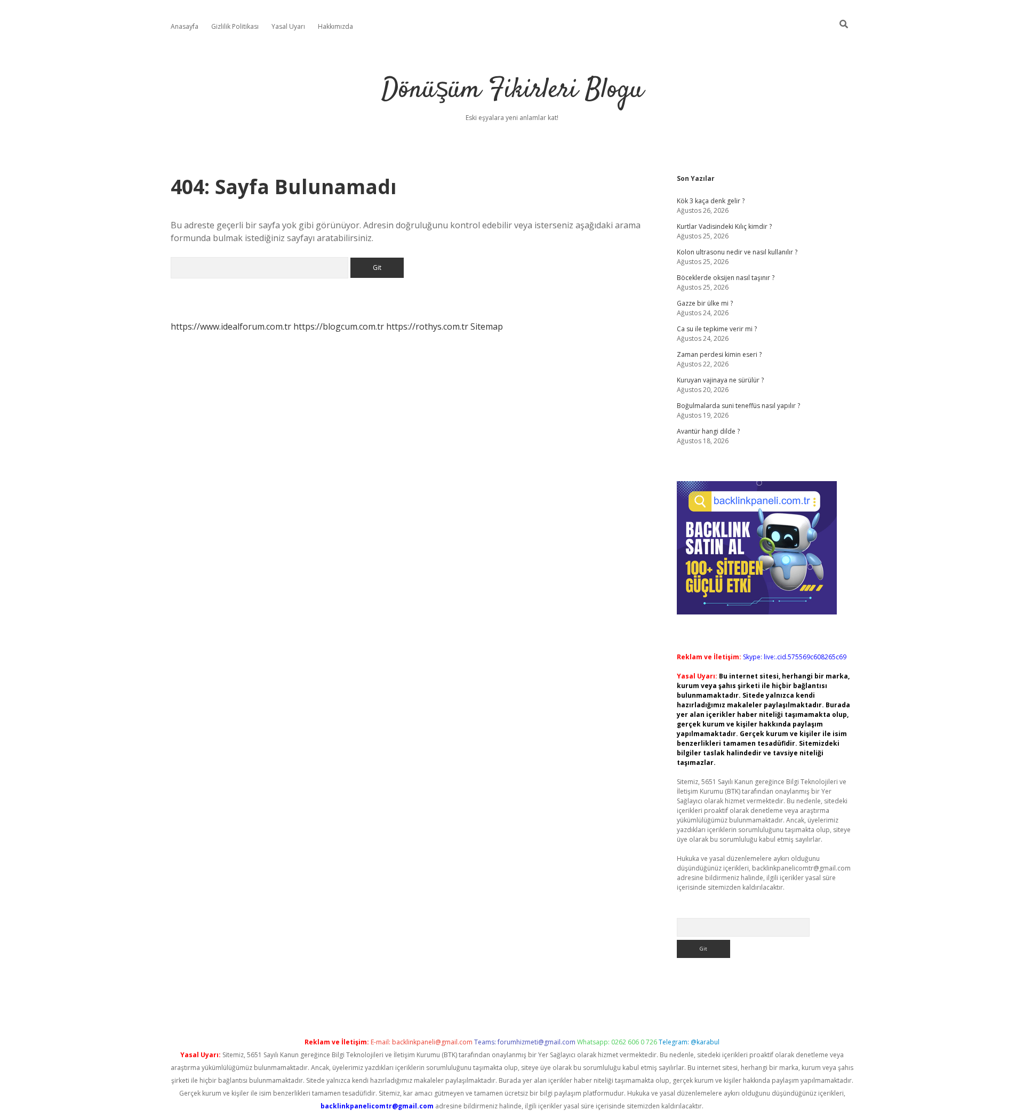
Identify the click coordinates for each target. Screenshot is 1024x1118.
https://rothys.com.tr (427, 326)
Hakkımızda (335, 26)
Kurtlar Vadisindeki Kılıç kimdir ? (724, 226)
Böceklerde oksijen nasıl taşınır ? (725, 277)
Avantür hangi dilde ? (708, 431)
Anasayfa (184, 26)
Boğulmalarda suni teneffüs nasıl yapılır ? (738, 405)
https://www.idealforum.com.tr (231, 326)
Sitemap (486, 326)
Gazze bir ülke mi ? (705, 303)
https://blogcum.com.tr (338, 326)
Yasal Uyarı (288, 26)
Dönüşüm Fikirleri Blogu (512, 90)
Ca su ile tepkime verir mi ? (717, 328)
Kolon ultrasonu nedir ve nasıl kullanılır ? (737, 252)
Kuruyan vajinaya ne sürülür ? (720, 380)
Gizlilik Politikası (235, 26)
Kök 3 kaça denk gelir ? (711, 200)
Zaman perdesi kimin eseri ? (719, 354)
